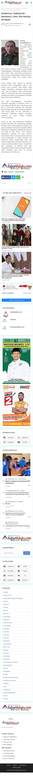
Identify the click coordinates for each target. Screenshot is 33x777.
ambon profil (7, 595)
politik (5, 674)
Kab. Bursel (7, 616)
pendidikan (7, 671)
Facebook (7, 177)
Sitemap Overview (9, 751)
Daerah (10, 172)
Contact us (22, 765)
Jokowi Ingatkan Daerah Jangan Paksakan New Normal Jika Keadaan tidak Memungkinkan (15, 276)
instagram (11, 442)
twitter (25, 566)
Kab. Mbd (6, 629)
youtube (25, 442)
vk (25, 575)
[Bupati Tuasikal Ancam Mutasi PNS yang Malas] (16, 464)
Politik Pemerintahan (10, 680)
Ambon (6, 592)
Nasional (6, 653)
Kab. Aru (6, 613)
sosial (5, 695)
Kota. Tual (7, 647)
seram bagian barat (9, 692)
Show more (27, 193)
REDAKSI (7, 504)
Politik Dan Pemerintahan (11, 677)
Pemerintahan (10, 8)
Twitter (14, 177)
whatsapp (25, 437)
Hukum (6, 610)
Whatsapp (18, 177)
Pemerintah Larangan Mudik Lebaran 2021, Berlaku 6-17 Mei (15, 247)
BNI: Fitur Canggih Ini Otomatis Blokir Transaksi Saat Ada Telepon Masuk (13, 219)
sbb (5, 686)
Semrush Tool (8, 742)
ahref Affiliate (8, 745)
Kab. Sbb (6, 635)
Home (3, 8)
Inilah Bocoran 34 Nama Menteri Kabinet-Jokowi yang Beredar (15, 514)
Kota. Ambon (7, 644)
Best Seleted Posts (9, 739)
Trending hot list (8, 753)
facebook (10, 437)
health (6, 607)
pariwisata (7, 659)
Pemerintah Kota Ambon (11, 662)
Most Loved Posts (9, 758)
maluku (6, 650)
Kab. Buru (6, 619)
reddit (25, 571)
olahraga (7, 656)
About (15, 765)
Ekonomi (6, 604)
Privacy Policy (16, 767)
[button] (31, 2)
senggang (7, 689)
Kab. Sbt (6, 638)
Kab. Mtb (6, 632)
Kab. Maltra (7, 625)
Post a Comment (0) (16, 300)
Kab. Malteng (8, 622)
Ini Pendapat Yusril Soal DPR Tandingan (17, 526)
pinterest (10, 575)
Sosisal (6, 698)
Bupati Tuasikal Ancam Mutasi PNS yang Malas (17, 482)
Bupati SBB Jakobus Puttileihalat (13, 598)
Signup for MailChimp (10, 737)
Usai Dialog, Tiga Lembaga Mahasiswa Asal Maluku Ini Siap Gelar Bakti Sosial (17, 493)
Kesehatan (7, 641)
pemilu (6, 668)
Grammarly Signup (9, 756)
